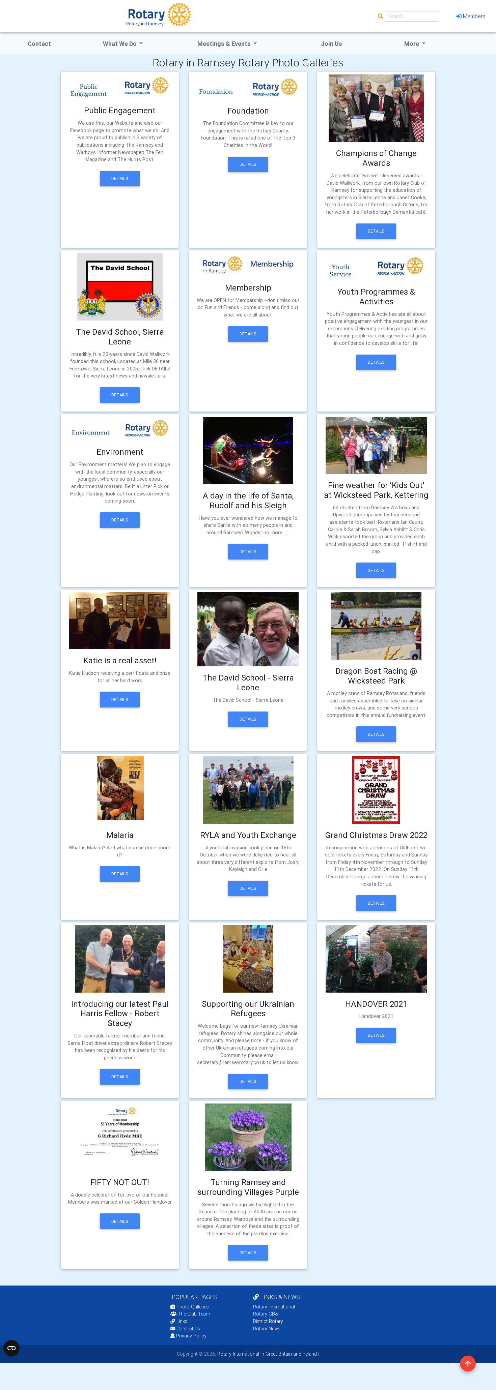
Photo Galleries (192, 1307)
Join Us (331, 44)
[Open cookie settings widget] (11, 1348)
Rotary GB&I (266, 1314)
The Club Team (194, 1314)
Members (474, 16)
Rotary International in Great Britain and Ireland (266, 1354)
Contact (39, 44)
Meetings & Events (224, 44)
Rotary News (266, 1329)
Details (119, 178)
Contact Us (187, 1329)
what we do (120, 44)
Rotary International (274, 1307)
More (412, 44)
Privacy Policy (191, 1336)
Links (181, 1321)
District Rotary (268, 1321)
